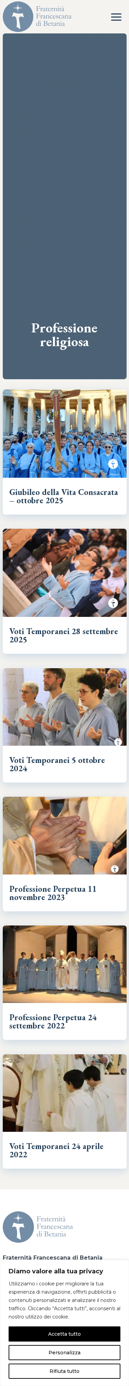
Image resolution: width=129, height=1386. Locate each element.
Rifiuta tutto (64, 1371)
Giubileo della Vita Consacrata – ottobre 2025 (63, 496)
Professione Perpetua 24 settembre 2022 (53, 1021)
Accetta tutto (64, 1334)
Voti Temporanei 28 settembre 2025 (63, 635)
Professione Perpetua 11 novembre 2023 (53, 892)
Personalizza (64, 1352)
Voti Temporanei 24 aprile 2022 (56, 1150)
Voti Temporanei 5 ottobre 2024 (57, 764)
